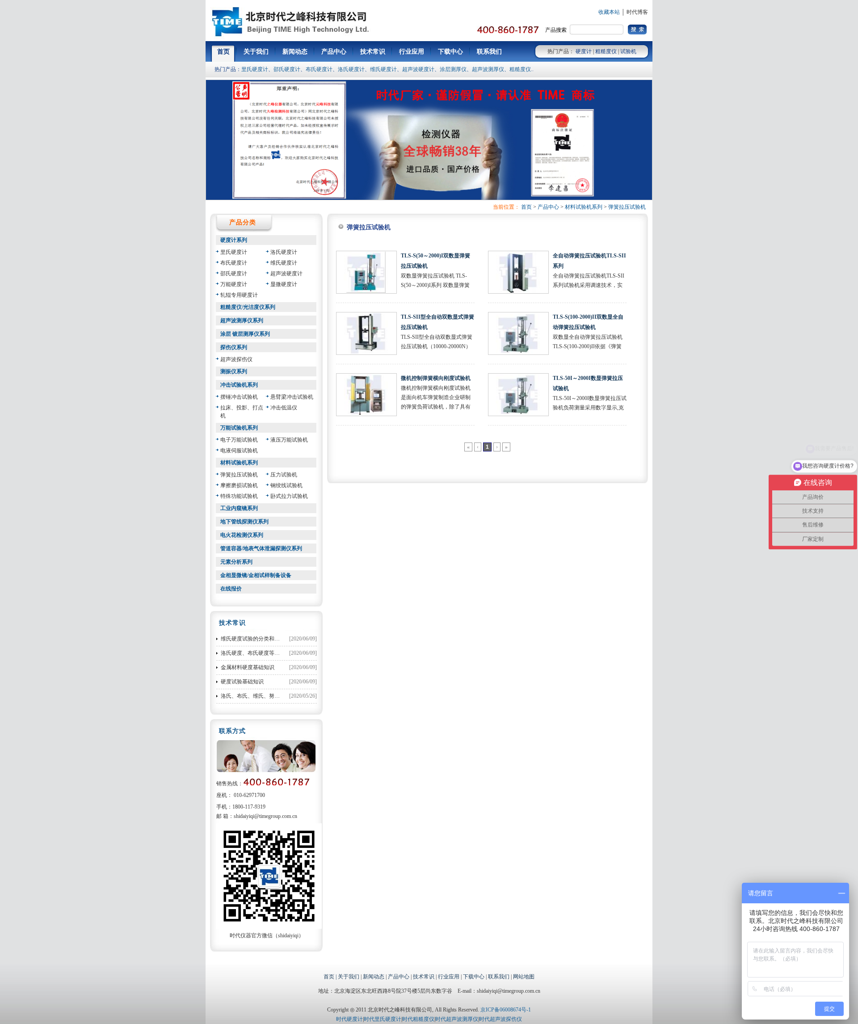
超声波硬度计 (418, 69)
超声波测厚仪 (488, 69)
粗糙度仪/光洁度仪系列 (247, 307)
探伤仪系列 (233, 347)
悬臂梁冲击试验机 (291, 397)
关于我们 (348, 976)
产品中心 (548, 207)
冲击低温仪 (283, 408)
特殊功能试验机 (239, 496)
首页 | (331, 976)
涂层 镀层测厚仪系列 (245, 334)
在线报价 (231, 589)
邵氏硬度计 (286, 69)
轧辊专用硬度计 (239, 295)
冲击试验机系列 (239, 385)
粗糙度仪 (606, 51)
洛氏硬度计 (351, 69)
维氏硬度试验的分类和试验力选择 (261, 639)
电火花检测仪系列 (241, 535)
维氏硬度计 (383, 69)
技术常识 (423, 976)
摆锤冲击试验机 (239, 397)
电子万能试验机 (239, 440)
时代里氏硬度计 (382, 1019)
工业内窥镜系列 (239, 508)
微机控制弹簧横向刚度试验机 (436, 378)
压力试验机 (283, 475)
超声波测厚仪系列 (241, 320)
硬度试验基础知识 (242, 681)
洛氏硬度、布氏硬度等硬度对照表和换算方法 (274, 653)
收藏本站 (609, 12)
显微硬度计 (283, 284)
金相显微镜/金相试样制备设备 (255, 575)
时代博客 (637, 12)
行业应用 (448, 976)
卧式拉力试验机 (289, 496)
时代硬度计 (349, 1019)
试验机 (628, 51)
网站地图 (523, 976)
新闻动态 (373, 976)
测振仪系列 (233, 371)
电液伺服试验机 (239, 450)
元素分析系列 (236, 562)
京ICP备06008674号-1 (505, 1010)
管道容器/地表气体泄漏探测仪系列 (261, 548)
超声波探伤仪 (236, 359)
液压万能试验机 (289, 440)
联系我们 (498, 976)
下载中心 (473, 976)
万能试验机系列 (239, 428)
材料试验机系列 (583, 207)
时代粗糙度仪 (418, 1019)
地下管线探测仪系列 (244, 521)
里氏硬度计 (254, 69)
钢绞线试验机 (286, 485)
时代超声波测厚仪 (456, 1019)
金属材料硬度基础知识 (247, 667)
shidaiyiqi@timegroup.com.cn (265, 816)
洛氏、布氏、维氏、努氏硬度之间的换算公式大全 (280, 696)
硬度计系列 (233, 240)
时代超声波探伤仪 (500, 1019)
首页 (526, 207)
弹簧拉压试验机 (627, 207)
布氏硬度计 (319, 69)
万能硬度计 (233, 284)
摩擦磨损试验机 (239, 485)
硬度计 (584, 51)
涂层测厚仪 (453, 69)
